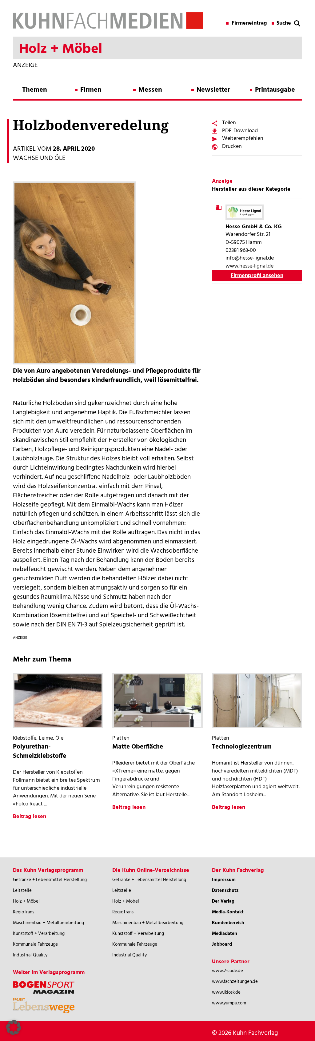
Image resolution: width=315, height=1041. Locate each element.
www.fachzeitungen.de (235, 981)
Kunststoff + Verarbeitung (39, 933)
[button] (13, 1027)
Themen (34, 90)
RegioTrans (23, 912)
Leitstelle (22, 890)
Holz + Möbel (26, 901)
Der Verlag (223, 901)
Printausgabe (275, 90)
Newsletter (213, 90)
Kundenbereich (228, 923)
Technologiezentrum (242, 747)
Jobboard (222, 944)
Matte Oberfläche (137, 747)
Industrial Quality (30, 955)
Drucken (232, 146)
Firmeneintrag (249, 23)
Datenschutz (225, 890)
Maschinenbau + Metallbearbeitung (48, 923)
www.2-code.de (227, 971)
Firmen (91, 90)
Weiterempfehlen (242, 138)
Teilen (229, 122)
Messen (150, 90)
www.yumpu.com (229, 1003)
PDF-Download (240, 130)
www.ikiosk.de (226, 992)
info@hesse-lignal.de (249, 258)
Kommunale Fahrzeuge (35, 944)
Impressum (224, 880)
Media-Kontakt (228, 912)
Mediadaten (224, 933)
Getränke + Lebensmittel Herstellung (50, 880)
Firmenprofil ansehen (257, 275)
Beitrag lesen (29, 816)
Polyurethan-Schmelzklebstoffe (39, 751)
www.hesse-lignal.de (249, 266)
